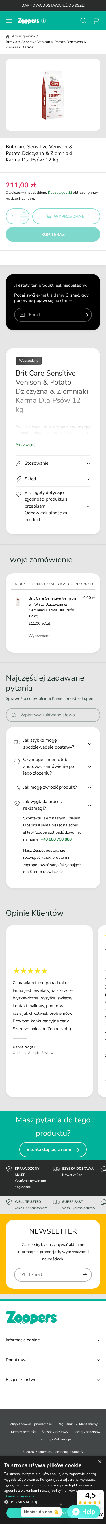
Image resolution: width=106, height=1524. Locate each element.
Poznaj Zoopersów (86, 1431)
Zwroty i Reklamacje (55, 1439)
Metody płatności (23, 1431)
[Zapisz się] (85, 1275)
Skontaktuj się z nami (49, 1149)
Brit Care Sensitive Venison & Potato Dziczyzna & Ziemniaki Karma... (46, 44)
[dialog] (53, 1490)
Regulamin (66, 1424)
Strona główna (23, 36)
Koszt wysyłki (60, 192)
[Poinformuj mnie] (85, 315)
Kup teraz (53, 234)
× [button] (100, 1462)
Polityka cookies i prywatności (30, 1424)
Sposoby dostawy (55, 1431)
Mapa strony (88, 1424)
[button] (9, 20)
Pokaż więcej (25, 444)
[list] (53, 1012)
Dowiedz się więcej (19, 1496)
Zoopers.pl (43, 1452)
